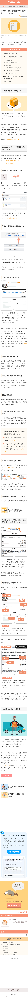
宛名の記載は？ (9, 65)
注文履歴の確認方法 (12, 218)
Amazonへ (6, 775)
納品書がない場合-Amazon (12, 139)
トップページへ (14, 990)
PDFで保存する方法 (11, 73)
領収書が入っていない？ (10, 53)
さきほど (7, 765)
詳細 (14, 440)
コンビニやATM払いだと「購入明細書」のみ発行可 (13, 77)
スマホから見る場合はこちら (11, 161)
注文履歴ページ (10, 467)
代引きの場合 (7, 82)
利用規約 (14, 994)
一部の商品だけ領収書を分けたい (14, 68)
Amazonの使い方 (14, 905)
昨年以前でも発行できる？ (12, 62)
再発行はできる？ (10, 60)
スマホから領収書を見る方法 (13, 70)
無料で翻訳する (14, 852)
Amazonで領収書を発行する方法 (13, 57)
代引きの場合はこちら (9, 163)
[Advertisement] (14, 814)
